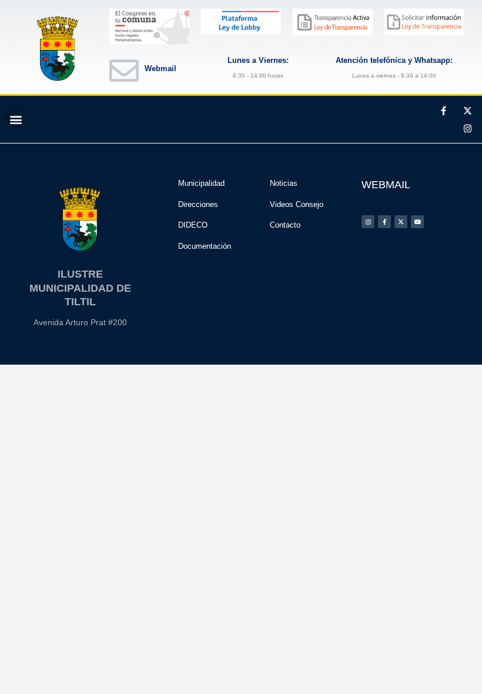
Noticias (283, 183)
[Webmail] (124, 70)
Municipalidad (201, 183)
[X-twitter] (467, 110)
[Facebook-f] (443, 110)
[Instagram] (467, 128)
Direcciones (198, 204)
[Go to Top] (464, 676)
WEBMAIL (386, 185)
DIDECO (192, 225)
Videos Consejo (296, 204)
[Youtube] (417, 221)
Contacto (285, 225)
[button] (15, 119)
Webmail (160, 68)
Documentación (204, 246)
